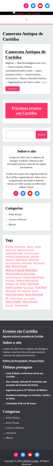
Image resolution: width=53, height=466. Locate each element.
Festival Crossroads (31, 253)
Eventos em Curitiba (20, 331)
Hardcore (35, 256)
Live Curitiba (27, 263)
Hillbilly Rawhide (21, 260)
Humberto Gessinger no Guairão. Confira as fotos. (28, 397)
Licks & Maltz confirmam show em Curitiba (24, 375)
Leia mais (13, 89)
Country (37, 246)
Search (41, 134)
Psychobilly (33, 283)
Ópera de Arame (21, 305)
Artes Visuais (15, 214)
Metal (8, 266)
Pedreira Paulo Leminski (27, 280)
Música (12, 224)
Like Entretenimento (13, 263)
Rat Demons (26, 291)
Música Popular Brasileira (21, 270)
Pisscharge (9, 284)
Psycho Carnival (13, 287)
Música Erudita (19, 266)
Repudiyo (35, 291)
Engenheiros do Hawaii (25, 250)
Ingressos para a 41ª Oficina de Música (26, 390)
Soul (25, 298)
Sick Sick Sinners (16, 298)
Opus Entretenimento (13, 277)
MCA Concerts (39, 263)
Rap (18, 291)
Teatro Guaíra (13, 301)
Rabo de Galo (10, 291)
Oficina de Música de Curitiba (20, 273)
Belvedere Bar (20, 246)
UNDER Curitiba (30, 461)
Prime (23, 283)
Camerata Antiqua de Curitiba (25, 54)
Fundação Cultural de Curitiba (17, 256)
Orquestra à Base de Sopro (33, 277)
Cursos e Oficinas (17, 219)
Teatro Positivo (30, 301)
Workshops (9, 305)
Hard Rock (9, 260)
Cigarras (30, 246)
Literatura (11, 432)
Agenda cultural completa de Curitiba (23, 336)
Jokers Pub (33, 259)
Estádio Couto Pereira (14, 253)
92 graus (9, 246)
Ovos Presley (10, 280)
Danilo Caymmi (10, 250)
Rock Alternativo (14, 294)
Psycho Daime (28, 287)
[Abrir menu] (26, 19)
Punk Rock (41, 287)
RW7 (7, 298)
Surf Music (32, 298)
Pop (17, 283)
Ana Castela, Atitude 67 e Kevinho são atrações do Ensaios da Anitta (26, 383)
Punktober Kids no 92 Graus (21, 403)
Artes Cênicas (13, 417)
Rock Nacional (34, 294)
